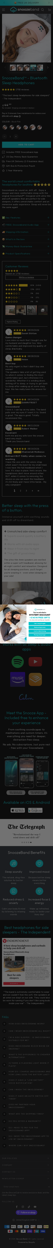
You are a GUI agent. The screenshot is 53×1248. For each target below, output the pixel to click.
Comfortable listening (40, 631)
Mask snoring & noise (39, 627)
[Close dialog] (1, 606)
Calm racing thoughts (40, 623)
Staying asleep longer (40, 635)
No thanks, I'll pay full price (40, 638)
